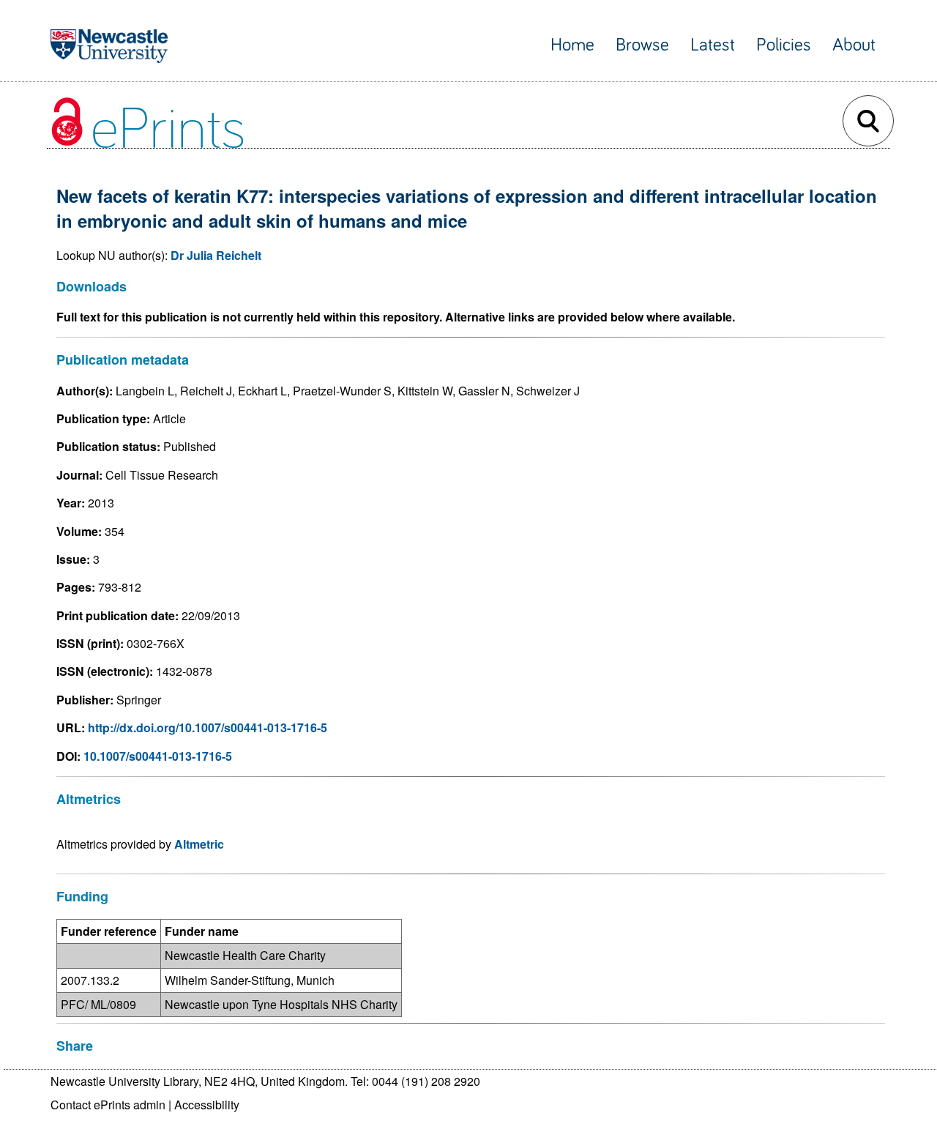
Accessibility (206, 1104)
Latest (712, 45)
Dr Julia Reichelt (216, 255)
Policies (783, 45)
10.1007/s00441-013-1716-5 (157, 756)
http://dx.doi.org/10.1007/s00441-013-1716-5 (207, 727)
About (854, 45)
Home (572, 45)
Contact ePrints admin (108, 1104)
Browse (642, 45)
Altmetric (199, 843)
